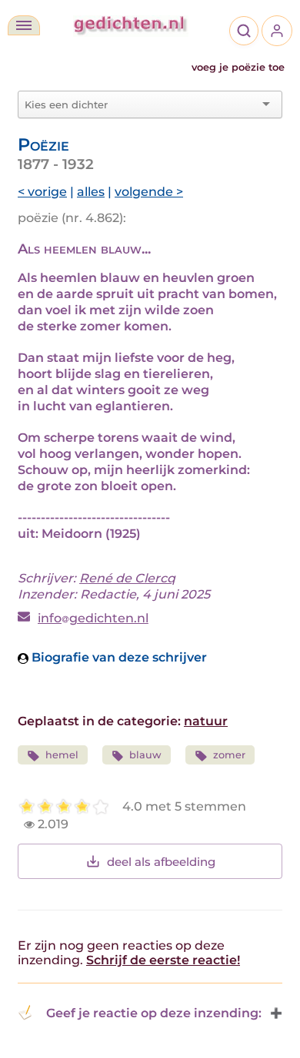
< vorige (42, 191)
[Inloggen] (277, 30)
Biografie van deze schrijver (117, 657)
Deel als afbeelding (161, 861)
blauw (145, 755)
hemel (61, 755)
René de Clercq (127, 578)
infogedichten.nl (93, 618)
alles (91, 191)
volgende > (149, 191)
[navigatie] (24, 25)
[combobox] (141, 104)
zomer (229, 755)
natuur (206, 721)
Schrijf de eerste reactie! (163, 960)
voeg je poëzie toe (238, 67)
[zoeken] (243, 30)
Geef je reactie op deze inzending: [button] (154, 1013)
